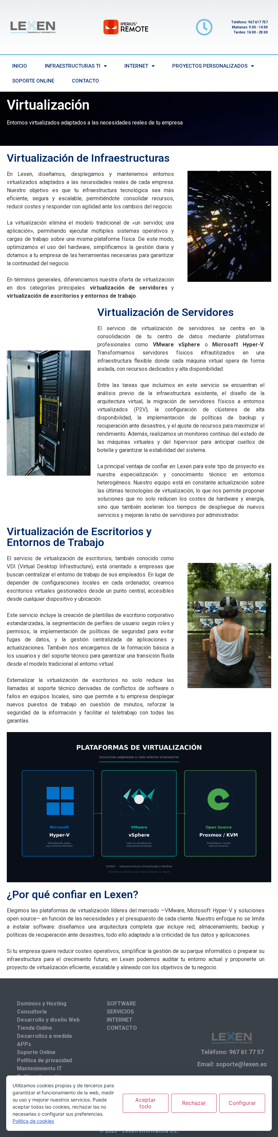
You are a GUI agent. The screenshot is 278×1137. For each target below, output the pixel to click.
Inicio (19, 66)
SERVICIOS (120, 1011)
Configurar (242, 1102)
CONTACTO (85, 81)
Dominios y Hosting (41, 1003)
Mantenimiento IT (39, 1068)
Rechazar (194, 1102)
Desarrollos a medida (44, 1036)
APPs (24, 1044)
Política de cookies (33, 1121)
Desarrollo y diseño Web (48, 1020)
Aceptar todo (145, 1103)
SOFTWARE (121, 1003)
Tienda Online (34, 1028)
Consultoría (32, 1011)
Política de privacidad (44, 1060)
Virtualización (48, 105)
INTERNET (136, 66)
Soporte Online (33, 81)
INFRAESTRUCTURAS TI (72, 66)
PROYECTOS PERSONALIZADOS (209, 66)
